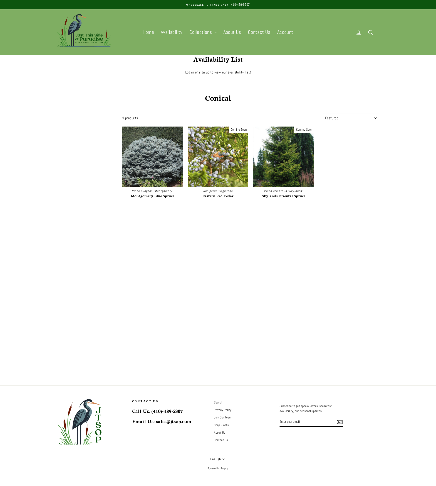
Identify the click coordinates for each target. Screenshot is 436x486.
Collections (201, 32)
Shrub (61, 132)
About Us (232, 32)
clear (110, 181)
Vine (60, 166)
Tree (60, 126)
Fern (60, 160)
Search (218, 402)
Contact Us (259, 32)
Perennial (63, 137)
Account (285, 32)
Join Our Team (222, 417)
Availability (172, 32)
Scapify (224, 468)
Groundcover (65, 143)
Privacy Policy (223, 410)
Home (148, 32)
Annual (61, 149)
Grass (61, 154)
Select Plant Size (66, 172)
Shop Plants (221, 425)
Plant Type (67, 116)
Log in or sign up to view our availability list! (218, 72)
